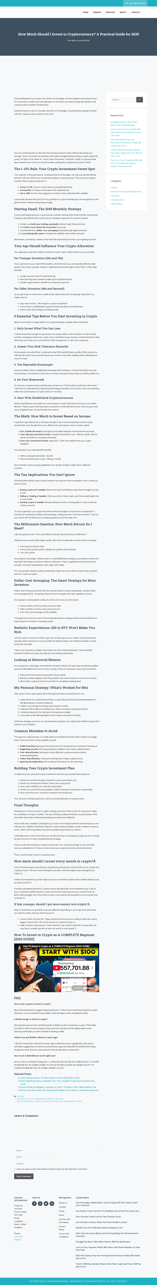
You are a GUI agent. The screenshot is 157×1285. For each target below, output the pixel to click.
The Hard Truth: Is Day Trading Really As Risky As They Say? (40, 1099)
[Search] (139, 99)
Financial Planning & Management (126, 191)
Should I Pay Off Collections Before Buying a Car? (99, 1227)
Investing (20, 1096)
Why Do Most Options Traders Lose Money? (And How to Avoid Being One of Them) (49, 1101)
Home (85, 12)
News (61, 1215)
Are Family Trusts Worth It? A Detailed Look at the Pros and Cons (107, 1211)
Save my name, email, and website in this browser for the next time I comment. (52, 1169)
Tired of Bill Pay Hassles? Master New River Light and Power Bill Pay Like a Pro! (127, 153)
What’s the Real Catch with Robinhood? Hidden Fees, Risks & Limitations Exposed (59, 1090)
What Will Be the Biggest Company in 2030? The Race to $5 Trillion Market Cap (58, 1087)
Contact (136, 12)
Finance (97, 12)
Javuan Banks (83, 40)
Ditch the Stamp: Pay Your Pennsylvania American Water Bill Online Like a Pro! (126, 142)
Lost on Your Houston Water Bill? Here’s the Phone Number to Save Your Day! (126, 132)
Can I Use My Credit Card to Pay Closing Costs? (98, 1216)
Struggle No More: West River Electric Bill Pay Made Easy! (103, 1241)
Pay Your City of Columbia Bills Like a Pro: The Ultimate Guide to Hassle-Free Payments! (126, 163)
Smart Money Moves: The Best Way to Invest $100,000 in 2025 (50, 1078)
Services (110, 12)
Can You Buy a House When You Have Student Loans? (101, 1222)
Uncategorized (117, 200)
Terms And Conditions (64, 1235)
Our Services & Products (64, 1220)
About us (63, 1203)
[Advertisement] (78, 73)
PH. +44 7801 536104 (135, 3)
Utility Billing (116, 204)
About (123, 12)
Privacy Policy (62, 1228)
